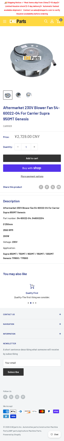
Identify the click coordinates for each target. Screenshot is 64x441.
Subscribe (13, 371)
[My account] (52, 21)
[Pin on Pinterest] (47, 187)
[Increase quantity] (34, 147)
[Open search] (46, 21)
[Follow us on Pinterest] (23, 397)
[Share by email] (59, 187)
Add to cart (32, 158)
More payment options (32, 176)
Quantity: (8, 146)
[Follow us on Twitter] (11, 397)
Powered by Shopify (12, 434)
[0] (58, 21)
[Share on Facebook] (41, 187)
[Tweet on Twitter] (53, 187)
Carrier (7, 126)
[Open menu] (4, 21)
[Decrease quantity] (18, 147)
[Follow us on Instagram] (17, 397)
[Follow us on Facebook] (5, 397)
